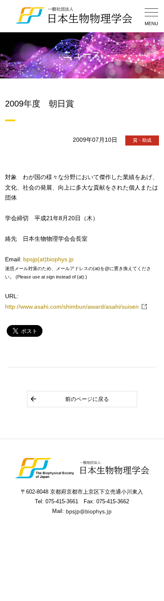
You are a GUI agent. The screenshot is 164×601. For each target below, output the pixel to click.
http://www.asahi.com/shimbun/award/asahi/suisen (72, 307)
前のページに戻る (87, 399)
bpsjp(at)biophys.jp (48, 259)
